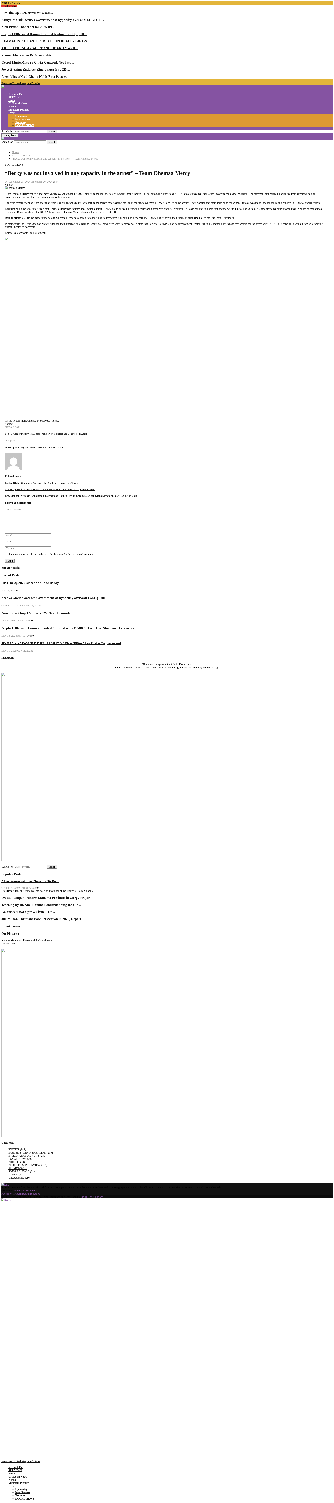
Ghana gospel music (16, 420)
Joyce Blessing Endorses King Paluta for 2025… (35, 69)
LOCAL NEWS (24, 125)
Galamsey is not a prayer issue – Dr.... (28, 912)
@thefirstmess (9, 943)
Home (11, 100)
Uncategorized (19, 1177)
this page (214, 667)
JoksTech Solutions (92, 1196)
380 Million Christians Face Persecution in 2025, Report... (42, 919)
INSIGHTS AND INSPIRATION (30, 1152)
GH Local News (17, 103)
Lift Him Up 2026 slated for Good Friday (30, 583)
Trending (20, 122)
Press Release (51, 420)
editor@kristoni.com (25, 1190)
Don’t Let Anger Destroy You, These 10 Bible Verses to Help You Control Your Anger (46, 433)
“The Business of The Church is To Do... (30, 881)
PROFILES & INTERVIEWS (27, 1165)
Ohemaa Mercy (35, 420)
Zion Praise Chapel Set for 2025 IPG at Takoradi (35, 613)
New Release (22, 119)
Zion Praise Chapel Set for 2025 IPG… (29, 27)
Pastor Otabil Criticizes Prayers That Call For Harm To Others (41, 483)
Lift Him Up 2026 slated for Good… (27, 13)
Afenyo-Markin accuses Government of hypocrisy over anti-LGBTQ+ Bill (53, 598)
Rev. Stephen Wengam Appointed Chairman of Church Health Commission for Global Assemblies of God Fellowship (71, 495)
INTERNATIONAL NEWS (27, 1155)
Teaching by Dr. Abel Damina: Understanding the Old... (41, 905)
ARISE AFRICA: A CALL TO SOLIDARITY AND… (39, 48)
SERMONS (15, 97)
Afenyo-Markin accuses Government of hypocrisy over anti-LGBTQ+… (52, 20)
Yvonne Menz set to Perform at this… (28, 55)
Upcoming (21, 115)
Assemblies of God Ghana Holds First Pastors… (35, 76)
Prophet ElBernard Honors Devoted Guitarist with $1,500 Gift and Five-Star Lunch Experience (68, 628)
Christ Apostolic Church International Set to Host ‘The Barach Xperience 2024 (50, 489)
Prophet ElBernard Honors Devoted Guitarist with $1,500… (44, 34)
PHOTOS (16, 1161)
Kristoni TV (15, 94)
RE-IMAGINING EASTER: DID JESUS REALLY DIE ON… (45, 41)
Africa (12, 106)
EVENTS (17, 1149)
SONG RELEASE (21, 1171)
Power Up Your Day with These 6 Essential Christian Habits (34, 447)
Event (11, 112)
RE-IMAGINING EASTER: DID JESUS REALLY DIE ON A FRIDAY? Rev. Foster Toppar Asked (61, 643)
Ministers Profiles (18, 109)
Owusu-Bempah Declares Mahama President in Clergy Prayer (45, 898)
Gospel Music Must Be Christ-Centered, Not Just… (37, 62)
